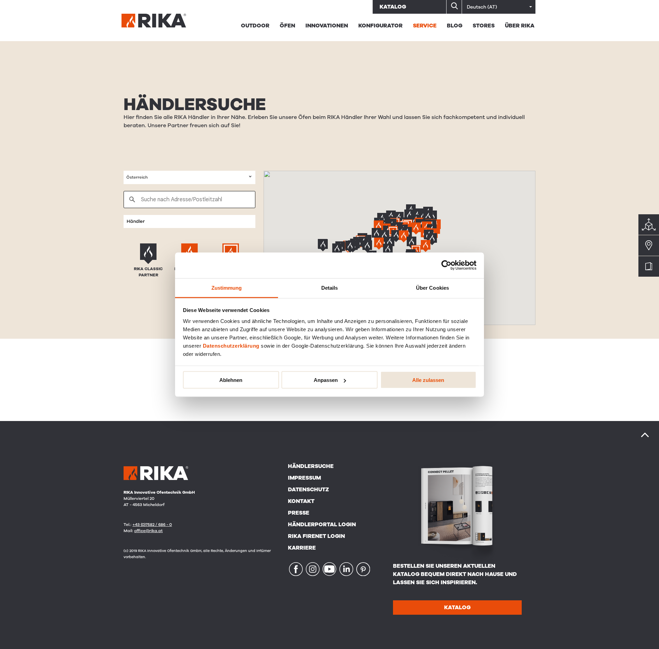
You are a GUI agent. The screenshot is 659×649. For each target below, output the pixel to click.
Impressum (304, 478)
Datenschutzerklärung (231, 345)
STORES (484, 25)
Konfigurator (380, 25)
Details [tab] (329, 287)
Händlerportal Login (322, 524)
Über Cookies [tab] (432, 287)
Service (425, 25)
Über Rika (519, 25)
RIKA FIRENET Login (316, 536)
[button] (396, 236)
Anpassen (326, 380)
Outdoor (255, 25)
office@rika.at (148, 530)
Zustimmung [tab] (226, 287)
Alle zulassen (428, 380)
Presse (298, 513)
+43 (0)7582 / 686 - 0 (152, 524)
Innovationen (326, 25)
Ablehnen (230, 380)
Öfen (287, 25)
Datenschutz (308, 489)
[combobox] (189, 177)
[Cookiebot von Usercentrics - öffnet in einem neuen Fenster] (446, 265)
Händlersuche (311, 466)
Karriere (302, 548)
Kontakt (301, 501)
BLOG (454, 25)
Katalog (393, 7)
